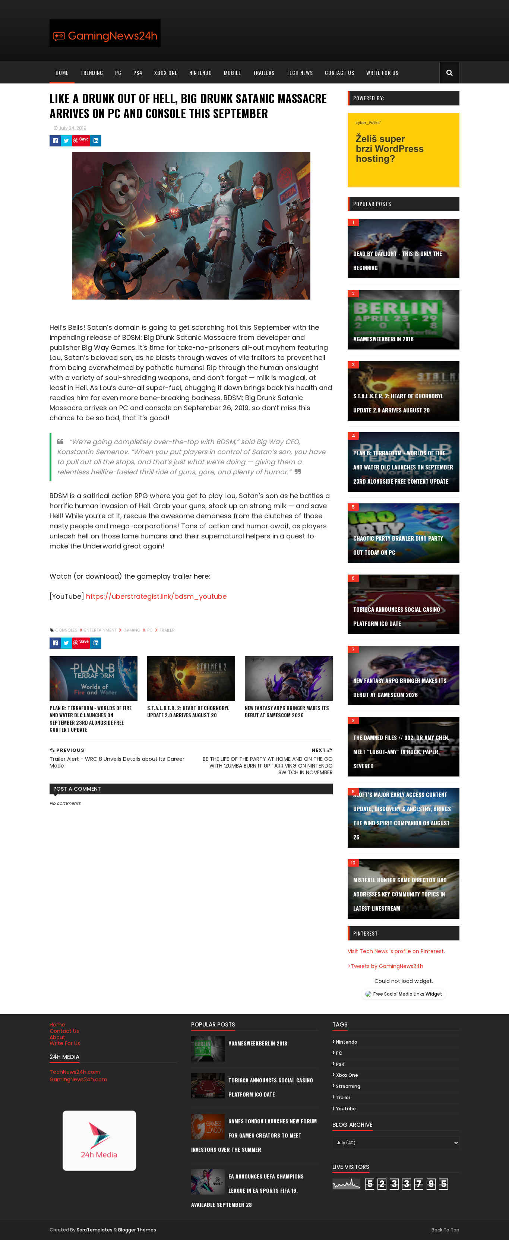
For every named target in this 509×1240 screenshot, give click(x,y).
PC (118, 72)
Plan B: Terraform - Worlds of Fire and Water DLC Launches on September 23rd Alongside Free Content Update (91, 719)
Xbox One (165, 72)
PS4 (137, 72)
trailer (167, 630)
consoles (67, 630)
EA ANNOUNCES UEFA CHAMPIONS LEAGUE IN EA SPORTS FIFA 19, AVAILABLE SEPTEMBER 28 (247, 1190)
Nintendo (200, 72)
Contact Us (64, 1031)
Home (62, 72)
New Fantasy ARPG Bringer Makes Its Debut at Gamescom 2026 (287, 711)
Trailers (264, 72)
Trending (91, 72)
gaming (132, 630)
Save (84, 139)
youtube (346, 1108)
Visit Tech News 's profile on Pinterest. (396, 951)
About (57, 1037)
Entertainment (101, 630)
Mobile (232, 72)
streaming (348, 1086)
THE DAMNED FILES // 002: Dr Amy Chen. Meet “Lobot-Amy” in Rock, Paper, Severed (401, 751)
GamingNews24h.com (78, 1079)
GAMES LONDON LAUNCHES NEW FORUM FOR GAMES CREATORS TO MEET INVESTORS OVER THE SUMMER (254, 1135)
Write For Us (65, 1043)
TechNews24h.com (75, 1072)
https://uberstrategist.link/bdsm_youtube (156, 596)
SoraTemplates (95, 1230)
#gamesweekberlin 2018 (383, 339)
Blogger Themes (137, 1230)
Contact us (339, 72)
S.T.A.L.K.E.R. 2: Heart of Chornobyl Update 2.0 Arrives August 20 (188, 711)
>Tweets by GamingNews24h (385, 966)
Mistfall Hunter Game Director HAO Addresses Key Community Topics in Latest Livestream (400, 894)
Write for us (382, 72)
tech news (300, 72)
